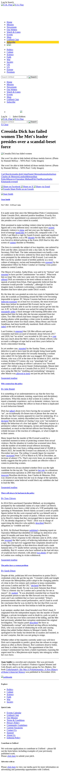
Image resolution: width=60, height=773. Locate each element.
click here (11, 756)
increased (10, 455)
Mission (10, 24)
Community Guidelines (17, 725)
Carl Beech (6, 174)
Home (9, 22)
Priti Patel (36, 179)
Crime (25, 174)
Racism (44, 179)
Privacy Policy (13, 723)
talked (12, 411)
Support (10, 733)
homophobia (46, 174)
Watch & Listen (14, 32)
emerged (19, 331)
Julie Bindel (8, 389)
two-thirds (41, 553)
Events (10, 34)
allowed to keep (23, 373)
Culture (10, 52)
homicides (19, 232)
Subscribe (11, 42)
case (54, 336)
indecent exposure (9, 301)
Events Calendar (14, 713)
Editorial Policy (13, 738)
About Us (11, 735)
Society (10, 62)
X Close (4, 124)
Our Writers (12, 29)
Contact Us (12, 730)
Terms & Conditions (16, 720)
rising (21, 230)
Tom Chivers (8, 498)
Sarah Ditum (8, 571)
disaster (31, 237)
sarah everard (12, 181)
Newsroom (11, 27)
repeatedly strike (8, 311)
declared (5, 421)
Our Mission (12, 718)
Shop (9, 37)
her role (41, 470)
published (33, 530)
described (39, 523)
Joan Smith (5, 199)
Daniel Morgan (34, 174)
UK (8, 64)
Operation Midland (23, 179)
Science (10, 54)
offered (4, 279)
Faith (9, 57)
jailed (3, 326)
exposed (49, 262)
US (8, 67)
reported (4, 274)
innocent (5, 475)
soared (51, 227)
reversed (8, 540)
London (22, 176)
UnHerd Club (13, 39)
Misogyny (11, 179)
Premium (11, 72)
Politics (10, 49)
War (8, 59)
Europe (10, 69)
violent (13, 242)
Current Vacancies (15, 728)
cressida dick (16, 174)
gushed (14, 593)
